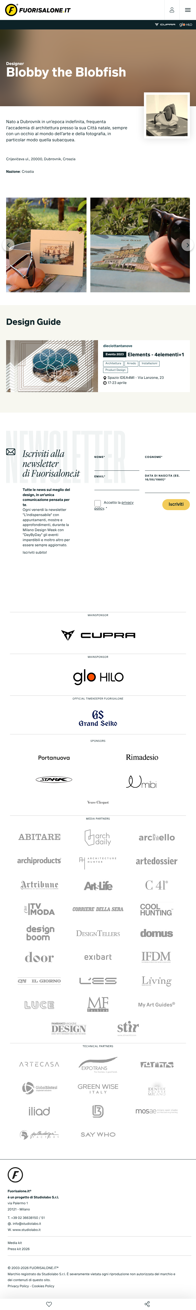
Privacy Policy (18, 1286)
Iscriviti (176, 504)
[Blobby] (46, 245)
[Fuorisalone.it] (38, 10)
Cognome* (154, 457)
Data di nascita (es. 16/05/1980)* (162, 478)
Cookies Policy (43, 1286)
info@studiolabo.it (27, 1224)
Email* (99, 477)
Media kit (15, 1243)
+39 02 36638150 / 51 (28, 1218)
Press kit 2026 (19, 1249)
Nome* (99, 457)
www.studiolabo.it (27, 1230)
